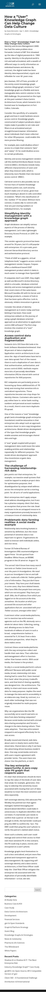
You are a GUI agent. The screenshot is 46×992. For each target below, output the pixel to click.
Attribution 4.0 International (17, 981)
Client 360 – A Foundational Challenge (21, 978)
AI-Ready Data (11, 900)
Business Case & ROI (13, 904)
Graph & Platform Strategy (16, 927)
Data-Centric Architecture (16, 911)
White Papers (10, 950)
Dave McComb (12, 31)
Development (10, 915)
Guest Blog (9, 931)
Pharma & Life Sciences (15, 943)
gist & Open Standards (14, 923)
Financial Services (12, 919)
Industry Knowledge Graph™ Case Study (22, 967)
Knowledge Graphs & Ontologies (19, 935)
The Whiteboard (12, 947)
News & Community (13, 939)
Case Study (9, 908)
